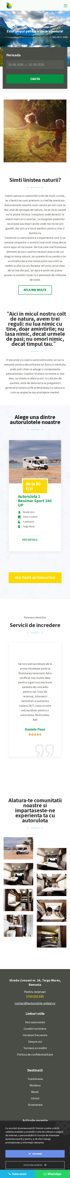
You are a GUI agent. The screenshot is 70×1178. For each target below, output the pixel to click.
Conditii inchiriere (35, 1028)
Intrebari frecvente (35, 1035)
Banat (35, 1092)
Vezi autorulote (35, 1022)
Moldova (35, 1085)
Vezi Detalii (29, 539)
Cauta (35, 79)
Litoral (35, 1098)
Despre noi (35, 1041)
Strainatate (35, 1104)
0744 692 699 (35, 996)
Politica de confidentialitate (35, 1054)
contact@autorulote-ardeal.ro (35, 1003)
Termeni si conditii (35, 1048)
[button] (35, 289)
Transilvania (35, 1079)
